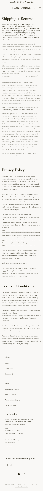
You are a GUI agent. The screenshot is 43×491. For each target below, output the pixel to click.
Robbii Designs (13, 484)
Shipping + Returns (12, 389)
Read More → (9, 446)
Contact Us (9, 374)
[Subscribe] (35, 465)
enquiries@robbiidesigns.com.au (30, 156)
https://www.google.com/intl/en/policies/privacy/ (23, 240)
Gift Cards (9, 369)
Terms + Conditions (12, 400)
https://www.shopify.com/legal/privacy (19, 230)
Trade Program (10, 405)
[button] (3, 8)
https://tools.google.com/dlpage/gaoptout (20, 245)
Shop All (8, 363)
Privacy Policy (10, 395)
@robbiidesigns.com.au (17, 76)
